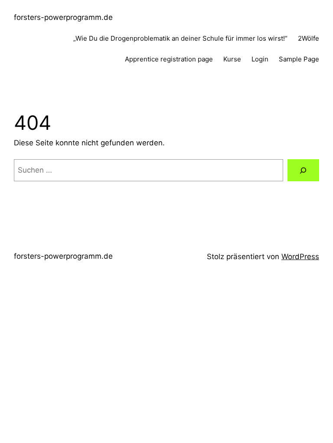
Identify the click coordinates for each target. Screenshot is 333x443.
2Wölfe (308, 38)
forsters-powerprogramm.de (63, 17)
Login (259, 59)
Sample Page (299, 59)
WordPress (300, 256)
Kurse (232, 59)
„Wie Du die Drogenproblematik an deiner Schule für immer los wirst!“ (180, 38)
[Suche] (303, 170)
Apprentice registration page (169, 59)
